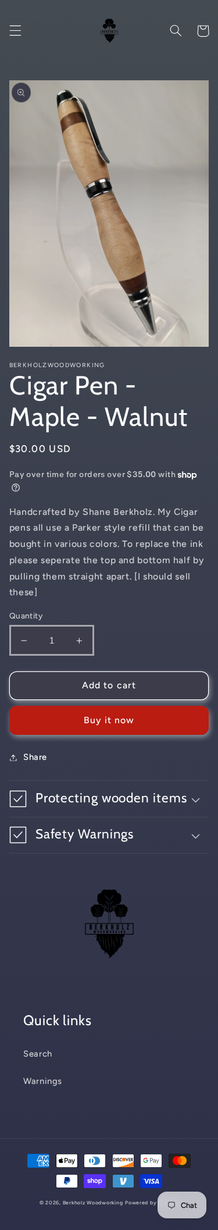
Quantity (25, 615)
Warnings (42, 1081)
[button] (15, 30)
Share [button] (35, 757)
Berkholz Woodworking (93, 1203)
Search (37, 1053)
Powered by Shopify (151, 1203)
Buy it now (109, 720)
